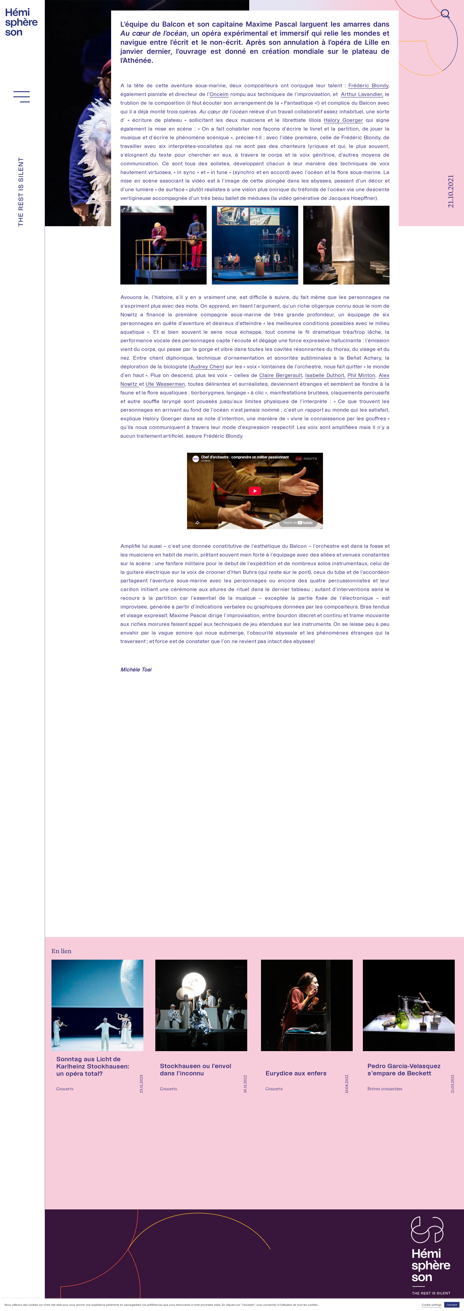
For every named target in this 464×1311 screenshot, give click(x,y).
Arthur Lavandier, (362, 94)
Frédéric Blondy (368, 85)
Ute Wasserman (165, 384)
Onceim (219, 94)
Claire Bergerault (280, 375)
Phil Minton (361, 375)
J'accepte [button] (451, 1304)
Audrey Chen (206, 366)
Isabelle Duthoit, (325, 375)
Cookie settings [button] (432, 1304)
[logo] (23, 21)
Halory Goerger (343, 120)
